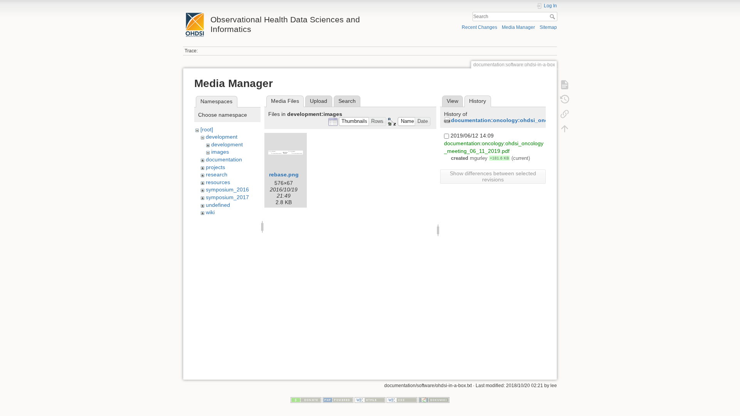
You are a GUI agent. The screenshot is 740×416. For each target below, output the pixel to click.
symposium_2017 (227, 197)
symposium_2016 (227, 189)
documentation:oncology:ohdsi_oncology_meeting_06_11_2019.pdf (541, 120)
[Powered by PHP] (338, 399)
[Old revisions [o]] (565, 99)
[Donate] (306, 399)
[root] (206, 129)
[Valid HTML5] (370, 399)
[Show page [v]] (565, 84)
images (220, 152)
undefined (218, 205)
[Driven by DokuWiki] (434, 399)
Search (553, 16)
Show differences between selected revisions (493, 176)
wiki (210, 212)
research (216, 174)
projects (215, 167)
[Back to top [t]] (565, 128)
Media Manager (518, 27)
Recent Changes (479, 27)
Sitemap (548, 27)
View (452, 101)
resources (218, 182)
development (221, 137)
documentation (224, 159)
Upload (318, 101)
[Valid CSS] (402, 399)
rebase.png (284, 174)
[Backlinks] (565, 114)
